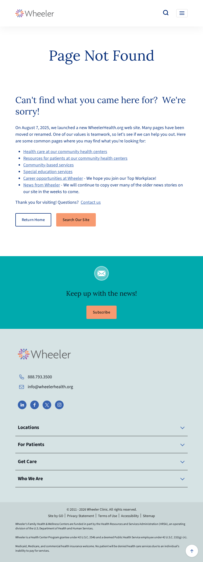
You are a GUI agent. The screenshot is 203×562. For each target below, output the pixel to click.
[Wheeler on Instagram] (59, 405)
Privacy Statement (80, 516)
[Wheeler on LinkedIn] (22, 405)
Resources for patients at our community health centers (75, 158)
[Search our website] (166, 13)
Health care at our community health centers (65, 152)
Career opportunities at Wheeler (53, 178)
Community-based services (48, 165)
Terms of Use (107, 516)
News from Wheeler (41, 185)
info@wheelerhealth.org (50, 387)
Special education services (48, 172)
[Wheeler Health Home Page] (34, 13)
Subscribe (101, 312)
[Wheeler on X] (47, 405)
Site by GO (55, 516)
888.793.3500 (40, 377)
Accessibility (130, 516)
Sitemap (149, 516)
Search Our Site (76, 220)
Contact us (91, 202)
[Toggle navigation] (182, 13)
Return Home (33, 220)
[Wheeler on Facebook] (34, 405)
